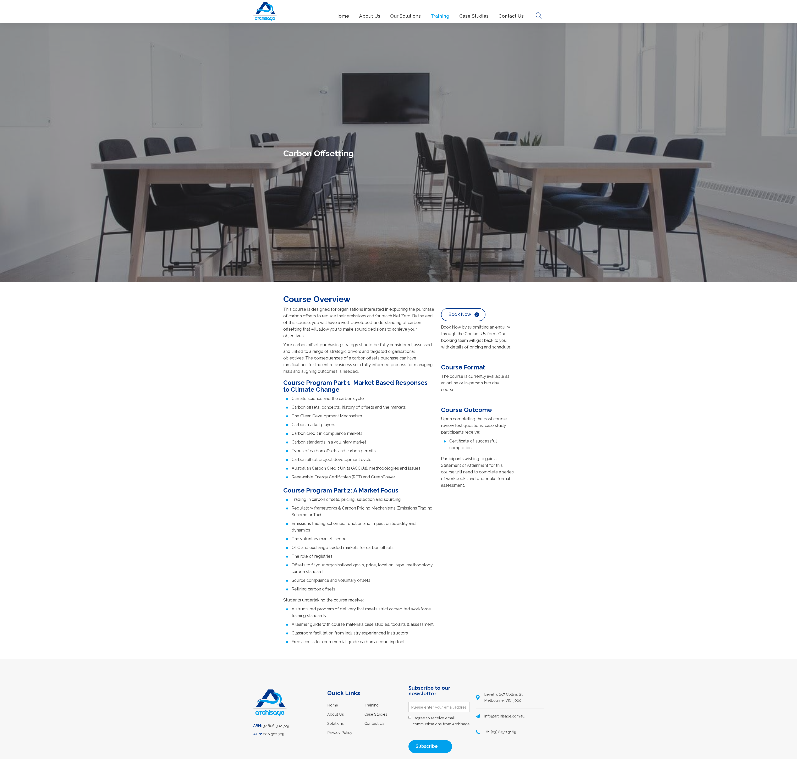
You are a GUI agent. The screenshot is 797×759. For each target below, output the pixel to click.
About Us (369, 16)
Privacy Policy (339, 732)
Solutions (335, 723)
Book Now (459, 314)
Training (440, 16)
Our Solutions (405, 16)
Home (342, 16)
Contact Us (511, 16)
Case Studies (474, 16)
